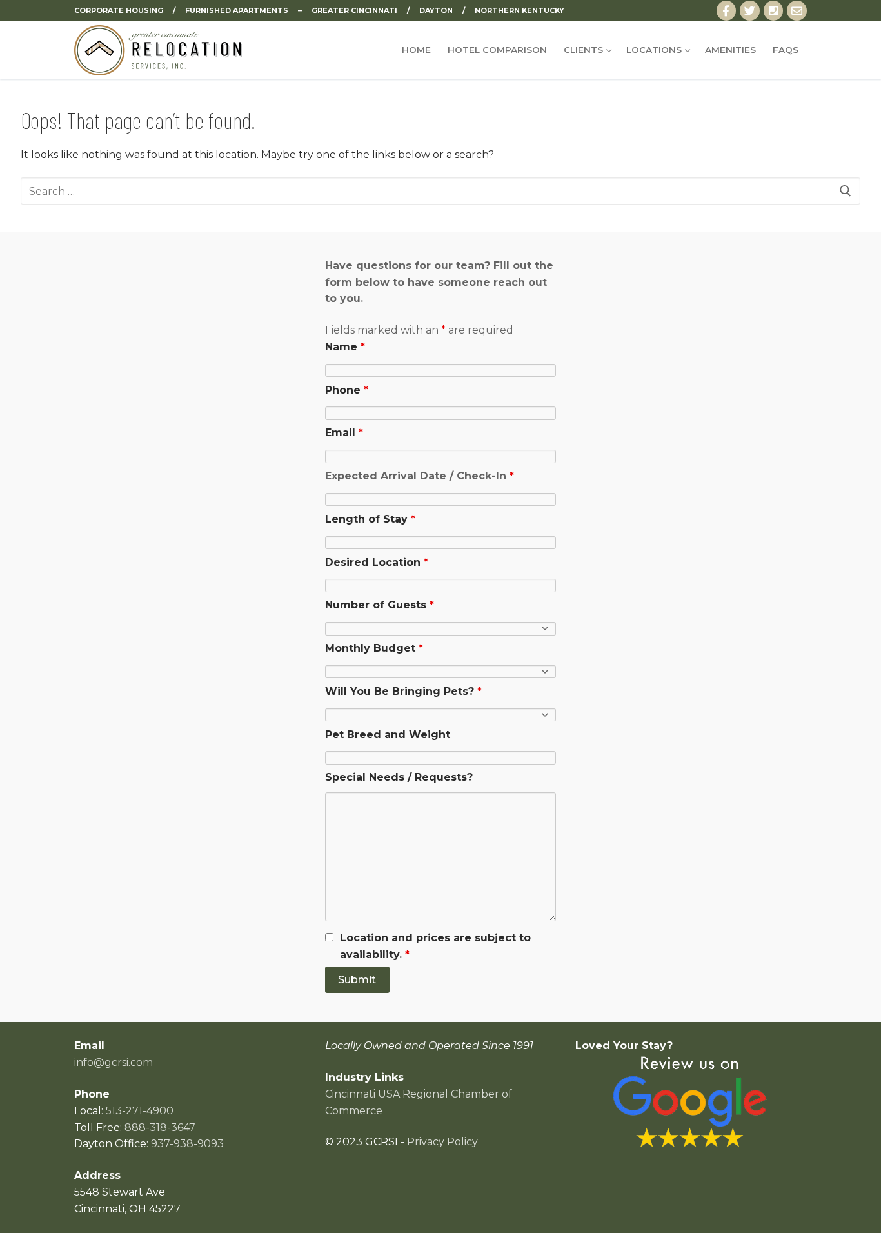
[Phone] (774, 11)
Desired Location (376, 562)
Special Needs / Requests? (399, 777)
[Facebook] (727, 11)
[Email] (797, 11)
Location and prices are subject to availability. (435, 946)
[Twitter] (750, 11)
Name (345, 347)
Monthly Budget (374, 648)
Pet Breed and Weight (387, 734)
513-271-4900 (139, 1111)
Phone (346, 390)
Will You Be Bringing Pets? (403, 691)
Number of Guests (379, 605)
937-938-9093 (187, 1144)
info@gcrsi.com (113, 1062)
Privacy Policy (442, 1142)
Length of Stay (370, 519)
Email (344, 432)
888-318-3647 (159, 1127)
